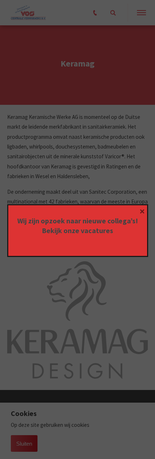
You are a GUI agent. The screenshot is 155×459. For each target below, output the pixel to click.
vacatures (97, 230)
